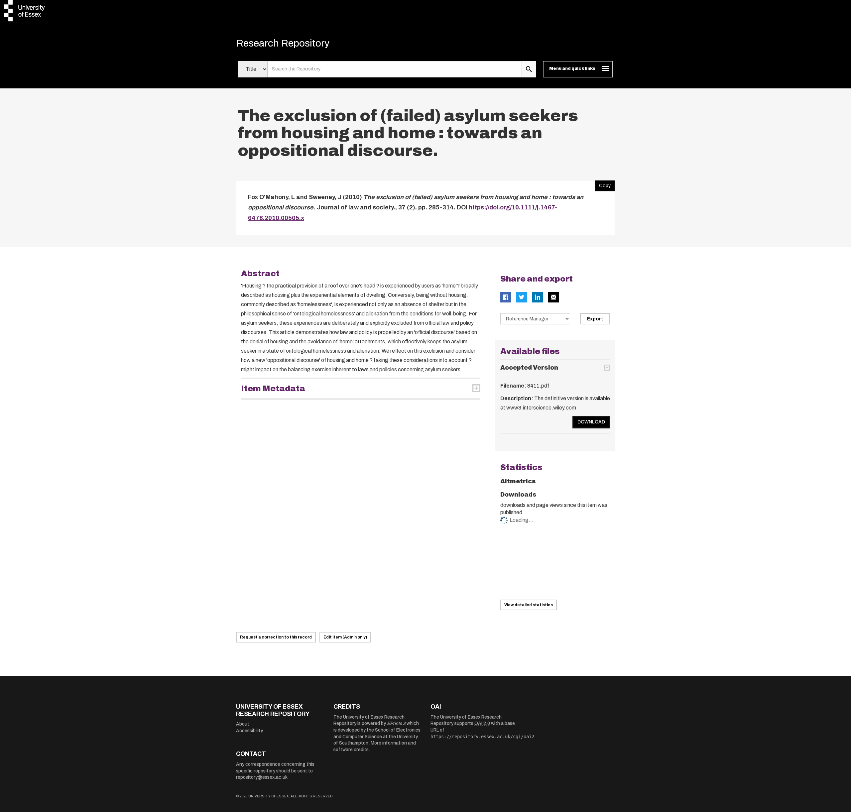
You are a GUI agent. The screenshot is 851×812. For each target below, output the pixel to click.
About (242, 724)
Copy (603, 184)
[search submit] (529, 69)
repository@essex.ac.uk (262, 777)
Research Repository (282, 43)
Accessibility (249, 730)
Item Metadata (273, 388)
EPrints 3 (396, 723)
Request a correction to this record (276, 637)
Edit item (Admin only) (345, 637)
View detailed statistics (528, 605)
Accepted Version (529, 367)
